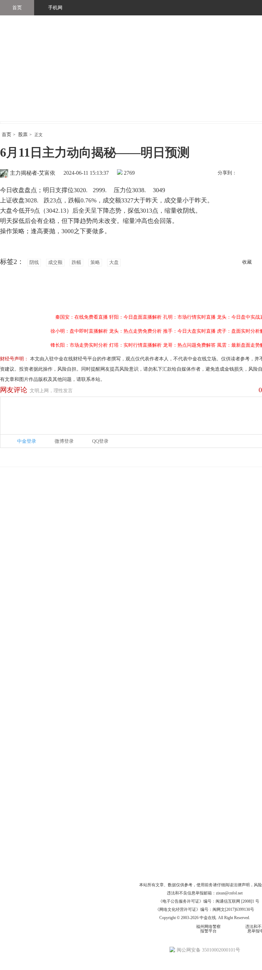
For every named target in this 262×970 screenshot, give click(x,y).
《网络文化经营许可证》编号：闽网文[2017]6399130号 (204, 909)
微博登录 (64, 441)
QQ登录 (100, 441)
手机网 (55, 7)
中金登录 (26, 441)
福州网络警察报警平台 (208, 928)
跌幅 (76, 262)
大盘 (114, 262)
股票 (23, 134)
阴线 (34, 262)
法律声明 (241, 884)
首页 (17, 7)
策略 (95, 262)
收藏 (247, 262)
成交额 (55, 262)
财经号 (19, 75)
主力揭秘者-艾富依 (32, 173)
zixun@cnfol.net (229, 893)
